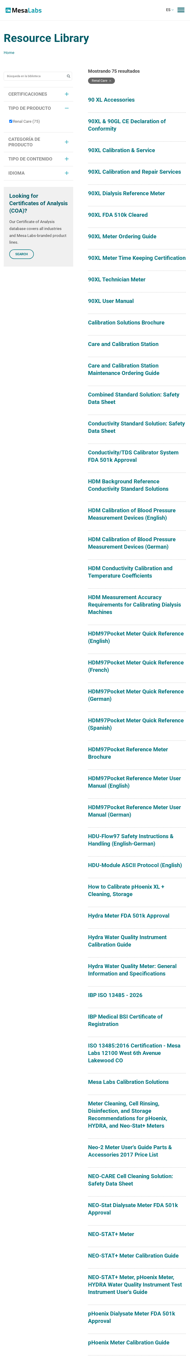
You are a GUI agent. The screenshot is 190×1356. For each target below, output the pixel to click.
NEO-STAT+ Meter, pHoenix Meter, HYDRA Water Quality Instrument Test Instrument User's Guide (135, 1284)
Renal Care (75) (26, 121)
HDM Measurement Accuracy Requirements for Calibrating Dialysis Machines (134, 604)
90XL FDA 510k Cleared (118, 215)
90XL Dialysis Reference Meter (126, 193)
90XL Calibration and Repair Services (134, 172)
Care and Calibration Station (123, 344)
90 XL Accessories (111, 100)
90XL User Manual (111, 301)
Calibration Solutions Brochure (126, 322)
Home (9, 52)
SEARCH (21, 254)
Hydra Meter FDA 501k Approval (128, 915)
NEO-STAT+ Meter (111, 1234)
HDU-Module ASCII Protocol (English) (135, 865)
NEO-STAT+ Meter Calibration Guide (133, 1255)
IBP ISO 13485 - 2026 (115, 995)
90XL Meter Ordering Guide (122, 236)
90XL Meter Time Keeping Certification (137, 258)
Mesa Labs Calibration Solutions (128, 1082)
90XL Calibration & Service (121, 150)
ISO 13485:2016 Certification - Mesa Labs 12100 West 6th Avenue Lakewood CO (134, 1053)
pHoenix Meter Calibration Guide (128, 1342)
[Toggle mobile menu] (180, 10)
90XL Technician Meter (117, 279)
